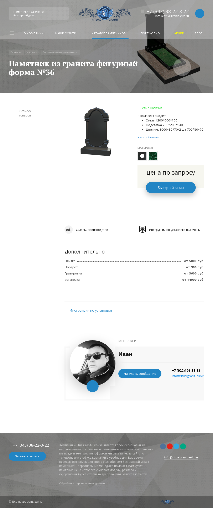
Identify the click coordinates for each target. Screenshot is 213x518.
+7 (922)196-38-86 (186, 370)
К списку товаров (25, 113)
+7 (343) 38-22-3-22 (168, 11)
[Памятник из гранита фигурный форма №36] (95, 132)
